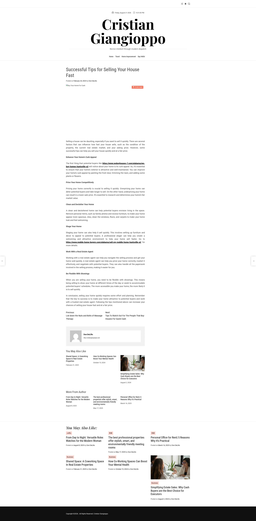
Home (111, 56)
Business (70, 457)
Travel (117, 56)
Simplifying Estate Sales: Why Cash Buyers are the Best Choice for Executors (132, 376)
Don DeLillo (93, 81)
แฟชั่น (69, 433)
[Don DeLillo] (76, 336)
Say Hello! (141, 56)
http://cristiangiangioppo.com (92, 338)
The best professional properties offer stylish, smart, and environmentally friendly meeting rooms (105, 400)
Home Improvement (129, 56)
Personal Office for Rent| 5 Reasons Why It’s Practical (131, 398)
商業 (110, 433)
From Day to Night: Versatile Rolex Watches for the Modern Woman (78, 399)
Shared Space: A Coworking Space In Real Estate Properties (77, 358)
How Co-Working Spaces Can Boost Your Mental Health (104, 357)
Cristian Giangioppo (128, 31)
